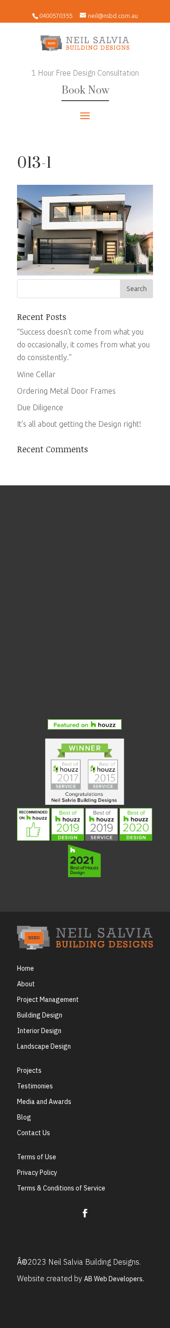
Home (25, 968)
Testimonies (35, 1086)
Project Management (48, 999)
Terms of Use (36, 1157)
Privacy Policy (37, 1172)
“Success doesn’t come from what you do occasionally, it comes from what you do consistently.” (83, 345)
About (26, 984)
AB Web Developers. (114, 1279)
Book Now (85, 90)
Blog (24, 1117)
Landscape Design (44, 1046)
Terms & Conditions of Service (61, 1188)
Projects (29, 1070)
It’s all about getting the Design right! (79, 424)
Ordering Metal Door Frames (66, 391)
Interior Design (39, 1030)
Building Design (39, 1015)
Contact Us (33, 1133)
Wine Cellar (36, 374)
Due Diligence (40, 407)
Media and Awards (44, 1101)
